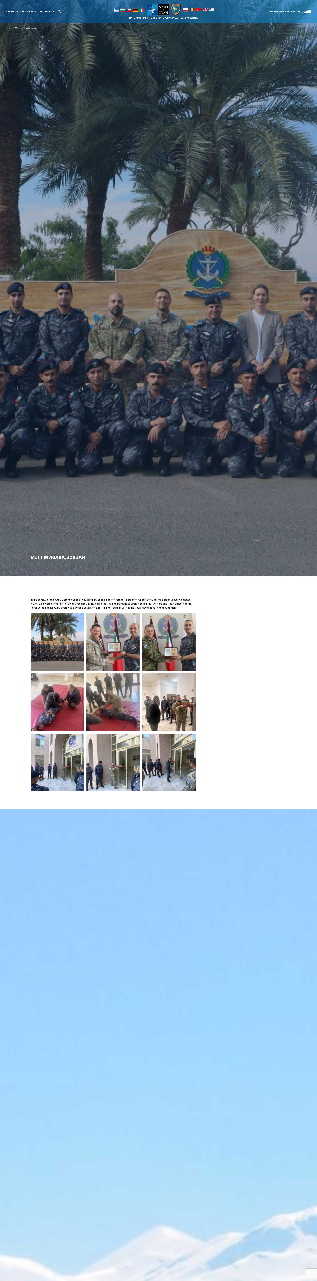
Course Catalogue (279, 11)
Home (9, 28)
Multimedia (47, 11)
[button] (59, 11)
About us (12, 11)
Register (27, 11)
